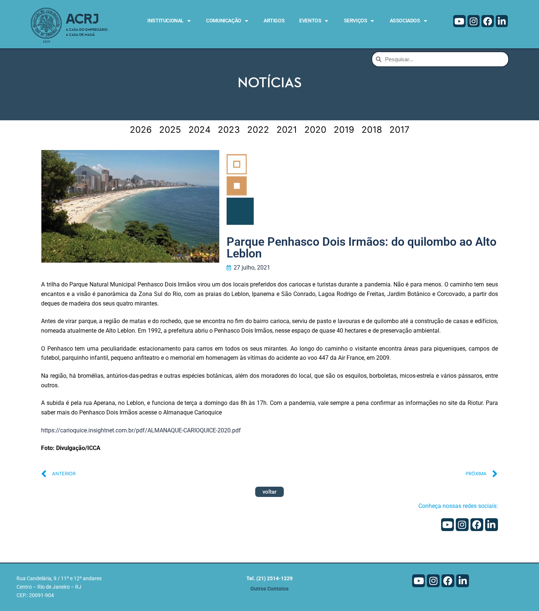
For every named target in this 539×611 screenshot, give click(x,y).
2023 (229, 129)
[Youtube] (459, 21)
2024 (199, 129)
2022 (258, 129)
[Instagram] (473, 21)
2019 (344, 129)
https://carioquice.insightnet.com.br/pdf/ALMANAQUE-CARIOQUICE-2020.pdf (141, 430)
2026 (141, 129)
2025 (170, 129)
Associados (405, 20)
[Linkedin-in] (502, 21)
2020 (315, 129)
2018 (372, 129)
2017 (399, 129)
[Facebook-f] (487, 21)
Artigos (274, 20)
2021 (286, 129)
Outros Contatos (269, 589)
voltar (269, 492)
